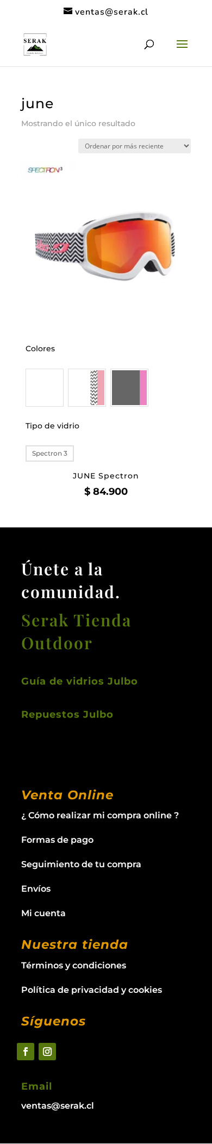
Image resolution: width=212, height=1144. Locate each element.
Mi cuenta (43, 913)
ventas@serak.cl (57, 1106)
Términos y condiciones (73, 965)
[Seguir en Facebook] (25, 1051)
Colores (40, 348)
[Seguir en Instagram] (47, 1051)
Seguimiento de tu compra (81, 864)
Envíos (36, 889)
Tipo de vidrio (52, 426)
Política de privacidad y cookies (91, 990)
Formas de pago (57, 840)
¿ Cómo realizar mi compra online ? (100, 815)
